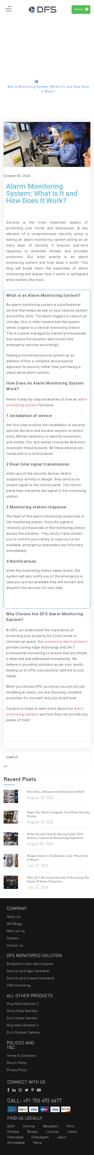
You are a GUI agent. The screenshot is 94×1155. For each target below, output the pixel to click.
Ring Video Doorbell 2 (22, 1003)
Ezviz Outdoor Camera (23, 1032)
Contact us (15, 945)
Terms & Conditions (21, 1055)
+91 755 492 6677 (42, 1100)
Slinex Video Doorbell (22, 1011)
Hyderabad (15, 1137)
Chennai (29, 1126)
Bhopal (32, 1131)
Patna (37, 1142)
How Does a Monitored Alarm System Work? (56, 791)
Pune (70, 1126)
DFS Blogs (14, 924)
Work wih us (16, 931)
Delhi (11, 1126)
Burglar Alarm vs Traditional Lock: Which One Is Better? (57, 857)
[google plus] (26, 1090)
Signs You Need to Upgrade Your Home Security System (58, 814)
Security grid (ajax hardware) (28, 971)
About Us (13, 916)
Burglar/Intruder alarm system (30, 964)
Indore (72, 1131)
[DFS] (42, 9)
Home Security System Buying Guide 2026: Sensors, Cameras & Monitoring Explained (55, 836)
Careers (13, 938)
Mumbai (13, 1131)
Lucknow (52, 1131)
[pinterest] (32, 1090)
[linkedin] (14, 1090)
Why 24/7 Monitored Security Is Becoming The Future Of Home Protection (58, 879)
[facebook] (8, 1090)
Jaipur (62, 1137)
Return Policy (17, 1063)
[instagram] (20, 1090)
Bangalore (50, 1126)
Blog (56, 82)
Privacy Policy (17, 1070)
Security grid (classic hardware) (30, 978)
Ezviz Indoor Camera (22, 1018)
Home (44, 82)
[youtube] (39, 1090)
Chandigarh (40, 1137)
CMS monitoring (19, 985)
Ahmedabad (16, 1142)
